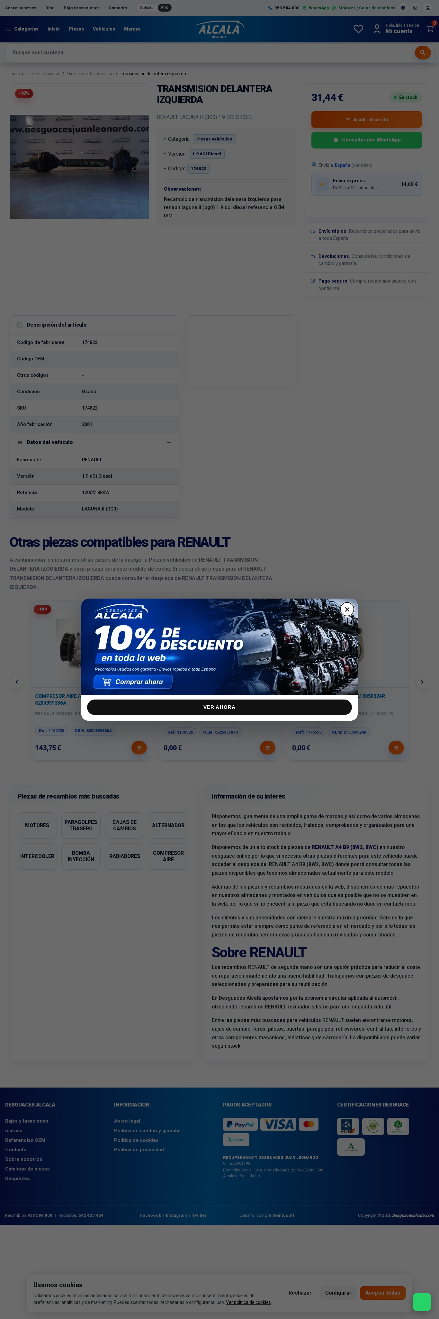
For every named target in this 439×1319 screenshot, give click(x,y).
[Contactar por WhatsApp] (422, 1302)
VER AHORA (219, 707)
